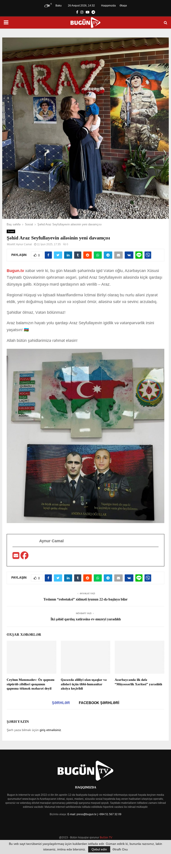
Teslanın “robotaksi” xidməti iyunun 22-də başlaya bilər (85, 599)
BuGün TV (106, 837)
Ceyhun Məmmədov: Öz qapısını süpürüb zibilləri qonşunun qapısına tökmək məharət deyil (30, 684)
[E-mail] (16, 557)
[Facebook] (24, 557)
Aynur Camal (24, 244)
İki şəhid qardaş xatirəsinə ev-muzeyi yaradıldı (86, 619)
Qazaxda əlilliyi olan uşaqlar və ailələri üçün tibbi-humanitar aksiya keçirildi (84, 684)
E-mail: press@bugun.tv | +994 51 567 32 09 (94, 814)
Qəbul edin (99, 849)
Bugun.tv (16, 270)
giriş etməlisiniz (50, 730)
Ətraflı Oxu (120, 849)
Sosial (11, 231)
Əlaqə (123, 5)
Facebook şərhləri (99, 703)
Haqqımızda (108, 5)
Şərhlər (61, 703)
